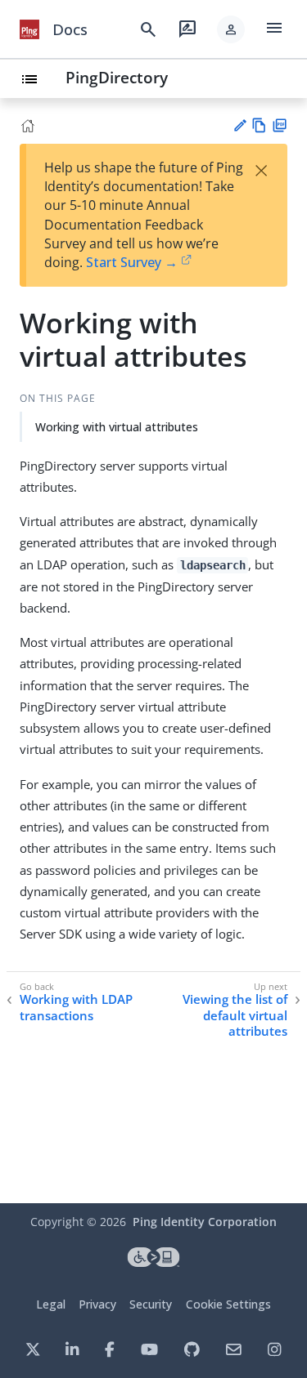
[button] (230, 29)
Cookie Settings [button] (228, 1304)
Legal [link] (50, 1304)
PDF (279, 125)
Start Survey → (132, 262)
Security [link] (150, 1304)
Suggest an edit (239, 125)
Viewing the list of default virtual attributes (235, 1015)
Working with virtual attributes (116, 427)
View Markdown (259, 125)
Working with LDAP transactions (76, 1007)
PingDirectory (116, 77)
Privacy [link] (97, 1304)
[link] (29, 29)
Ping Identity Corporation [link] (205, 1221)
